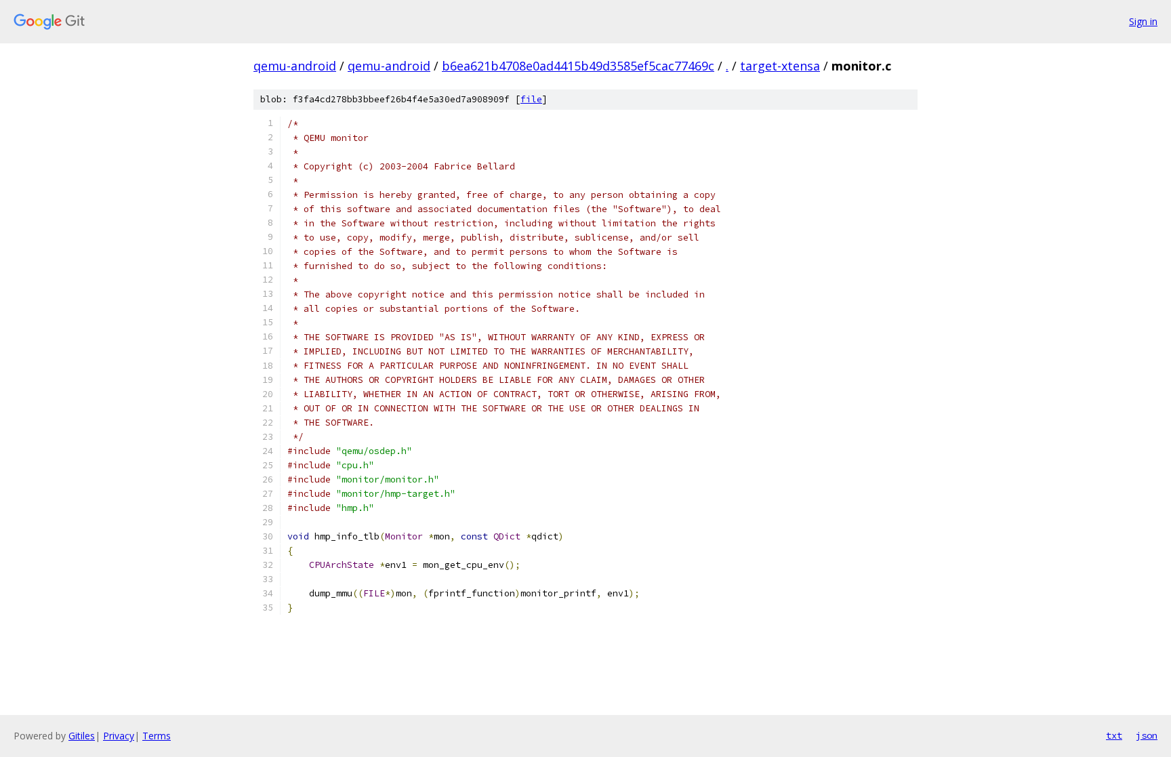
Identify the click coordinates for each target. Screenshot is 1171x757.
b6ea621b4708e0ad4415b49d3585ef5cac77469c (578, 66)
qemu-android (294, 66)
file (531, 99)
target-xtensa (780, 66)
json (1146, 735)
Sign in (1143, 21)
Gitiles (81, 735)
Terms (156, 735)
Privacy (118, 735)
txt (1114, 735)
